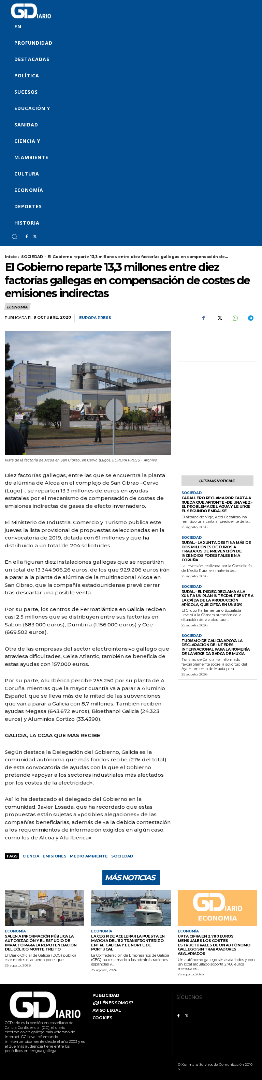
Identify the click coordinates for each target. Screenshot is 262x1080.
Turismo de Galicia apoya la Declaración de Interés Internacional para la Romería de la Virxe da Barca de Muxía (215, 647)
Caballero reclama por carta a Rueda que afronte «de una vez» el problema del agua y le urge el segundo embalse (216, 504)
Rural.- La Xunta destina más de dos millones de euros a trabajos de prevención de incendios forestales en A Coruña (216, 551)
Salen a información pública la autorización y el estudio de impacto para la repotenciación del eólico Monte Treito (40, 943)
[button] (14, 236)
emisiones (55, 856)
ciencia (31, 856)
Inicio (11, 256)
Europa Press (95, 318)
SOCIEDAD (32, 256)
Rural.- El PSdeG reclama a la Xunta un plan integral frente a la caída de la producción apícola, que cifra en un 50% (217, 598)
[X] (35, 237)
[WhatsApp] (235, 318)
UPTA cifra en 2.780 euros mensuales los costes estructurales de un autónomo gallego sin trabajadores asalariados (214, 945)
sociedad (122, 856)
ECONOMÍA (17, 306)
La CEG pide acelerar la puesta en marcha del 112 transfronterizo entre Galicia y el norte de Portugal (128, 943)
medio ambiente (89, 856)
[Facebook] (27, 237)
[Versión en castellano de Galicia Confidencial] (31, 10)
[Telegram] (250, 318)
